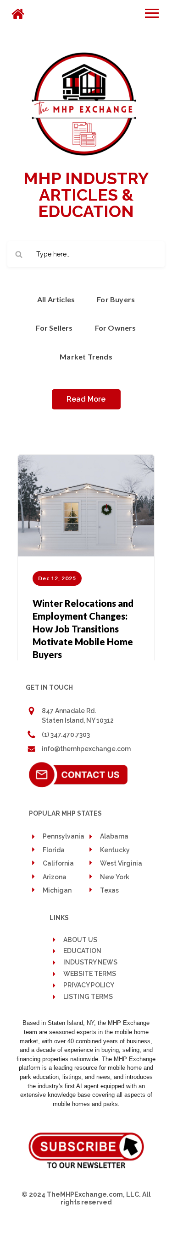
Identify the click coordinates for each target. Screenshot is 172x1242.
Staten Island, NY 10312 (78, 720)
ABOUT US (80, 940)
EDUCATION (82, 951)
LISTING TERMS (88, 996)
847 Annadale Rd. (69, 710)
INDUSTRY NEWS (90, 962)
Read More (86, 399)
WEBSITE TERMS (89, 973)
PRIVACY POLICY (88, 985)
